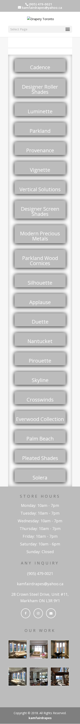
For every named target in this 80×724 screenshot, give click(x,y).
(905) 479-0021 (40, 573)
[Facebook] (25, 613)
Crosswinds (40, 399)
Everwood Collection (40, 418)
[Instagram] (38, 613)
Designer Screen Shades (40, 211)
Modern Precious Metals (40, 236)
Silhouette (40, 282)
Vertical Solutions (40, 189)
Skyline (40, 380)
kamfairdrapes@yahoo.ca (40, 583)
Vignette (40, 169)
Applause (40, 302)
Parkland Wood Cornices (40, 260)
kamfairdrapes (40, 718)
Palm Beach (40, 438)
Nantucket (40, 341)
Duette (40, 321)
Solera (40, 477)
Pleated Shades (40, 457)
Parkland (40, 130)
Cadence (40, 67)
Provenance (40, 150)
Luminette (40, 111)
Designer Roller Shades (40, 89)
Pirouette (40, 360)
